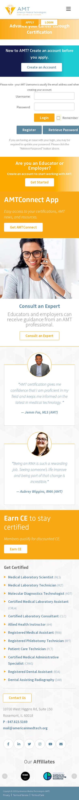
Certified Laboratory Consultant (37, 616)
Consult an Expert (39, 335)
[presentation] (4, 776)
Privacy (6, 795)
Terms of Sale (37, 795)
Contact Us (17, 698)
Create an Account (41, 67)
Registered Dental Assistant (34, 671)
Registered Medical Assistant (35, 632)
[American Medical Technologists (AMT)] (25, 10)
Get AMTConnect (23, 227)
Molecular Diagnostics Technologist (40, 593)
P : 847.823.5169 (15, 721)
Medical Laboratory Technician (35, 585)
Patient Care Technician (30, 648)
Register (29, 129)
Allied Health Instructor (30, 624)
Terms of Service (20, 795)
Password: (23, 107)
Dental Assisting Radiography (35, 679)
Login (49, 22)
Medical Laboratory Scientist (34, 577)
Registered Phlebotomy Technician (39, 640)
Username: (23, 96)
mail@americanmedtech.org (25, 728)
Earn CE (15, 549)
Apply (30, 22)
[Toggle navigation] (68, 9)
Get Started (40, 182)
